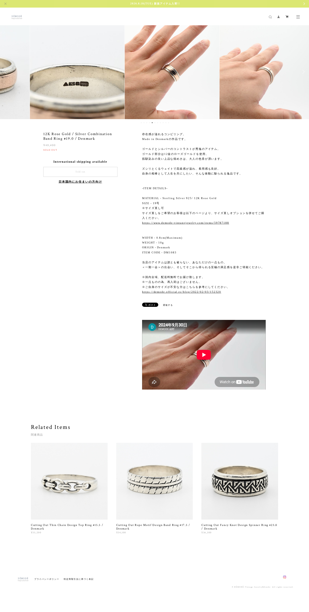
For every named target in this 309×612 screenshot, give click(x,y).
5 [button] (152, 122)
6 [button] (154, 122)
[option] (59, 71)
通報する (168, 305)
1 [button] (141, 122)
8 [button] (160, 122)
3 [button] (146, 122)
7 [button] (157, 122)
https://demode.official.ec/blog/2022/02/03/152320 (181, 291)
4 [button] (149, 122)
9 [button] (163, 122)
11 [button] (168, 122)
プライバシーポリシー (46, 579)
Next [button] (303, 72)
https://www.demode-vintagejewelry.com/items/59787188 (185, 222)
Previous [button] (6, 72)
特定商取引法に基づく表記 (79, 579)
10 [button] (165, 122)
